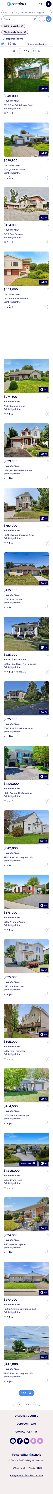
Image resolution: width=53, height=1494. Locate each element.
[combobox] (26, 12)
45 (45, 905)
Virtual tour (26, 1163)
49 (45, 1034)
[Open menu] (3, 4)
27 (46, 217)
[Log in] (49, 4)
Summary (14, 43)
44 (45, 840)
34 (45, 453)
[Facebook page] (20, 1441)
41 (46, 518)
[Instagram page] (13, 1441)
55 (45, 776)
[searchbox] (24, 12)
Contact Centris (26, 1431)
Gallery (2, 43)
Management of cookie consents (26, 1475)
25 (45, 282)
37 (46, 582)
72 (46, 711)
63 (45, 88)
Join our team (26, 1423)
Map (8, 43)
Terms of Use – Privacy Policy (26, 1467)
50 (45, 389)
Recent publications (38, 44)
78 (46, 647)
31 (46, 969)
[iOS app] (33, 1441)
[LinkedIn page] (26, 1441)
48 (45, 1292)
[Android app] (40, 1441)
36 (45, 1098)
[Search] (40, 4)
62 (45, 153)
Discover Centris (26, 1415)
